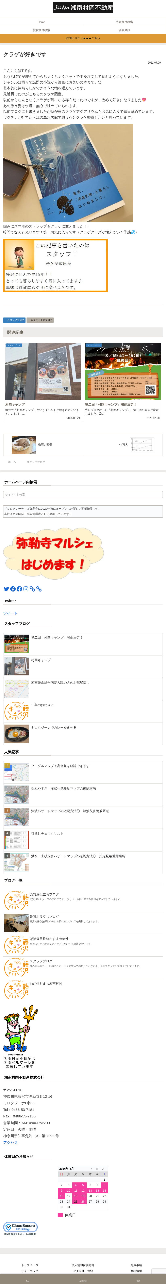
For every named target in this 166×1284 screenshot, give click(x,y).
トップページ (29, 1265)
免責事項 (136, 1265)
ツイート (10, 613)
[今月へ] (97, 1168)
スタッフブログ (15, 320)
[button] (159, 494)
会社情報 (136, 1271)
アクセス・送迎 (83, 1271)
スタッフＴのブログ (41, 320)
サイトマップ (29, 1271)
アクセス (10, 1143)
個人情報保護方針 (83, 1265)
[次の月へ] (104, 1168)
